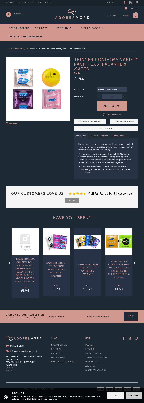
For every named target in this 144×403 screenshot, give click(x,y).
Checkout (113, 15)
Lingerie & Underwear (62, 361)
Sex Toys (56, 349)
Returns (104, 135)
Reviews (48, 2)
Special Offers (59, 345)
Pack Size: (79, 89)
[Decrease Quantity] (99, 96)
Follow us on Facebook (124, 2)
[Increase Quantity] (124, 96)
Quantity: (78, 96)
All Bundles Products (124, 121)
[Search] (8, 14)
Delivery (94, 135)
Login (38, 2)
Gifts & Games (58, 357)
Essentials (57, 353)
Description (81, 135)
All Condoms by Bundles (90, 121)
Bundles (78, 73)
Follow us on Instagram (137, 2)
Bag (134, 15)
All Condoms (106, 128)
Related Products (119, 135)
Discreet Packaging (96, 370)
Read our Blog (130, 2)
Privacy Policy (93, 353)
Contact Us (26, 2)
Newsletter (92, 361)
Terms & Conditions (96, 357)
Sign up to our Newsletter (25, 316)
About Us (91, 366)
